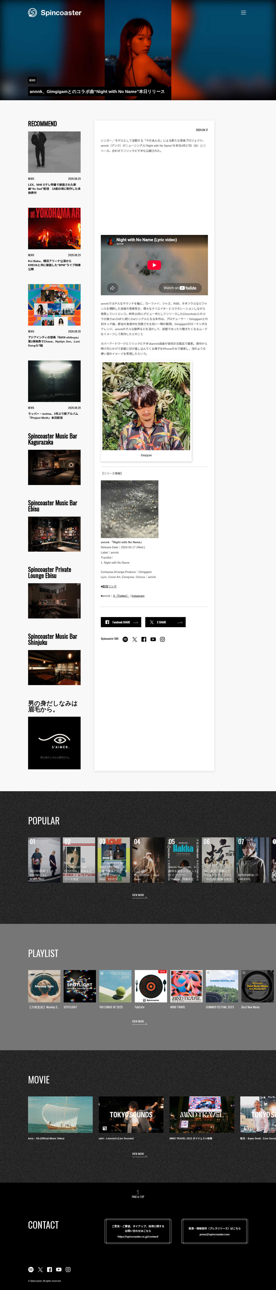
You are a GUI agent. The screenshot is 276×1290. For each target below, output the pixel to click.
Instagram (138, 595)
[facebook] (144, 641)
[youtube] (153, 641)
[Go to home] (54, 12)
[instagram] (162, 641)
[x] (134, 641)
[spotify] (125, 641)
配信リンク (109, 586)
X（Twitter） (121, 595)
